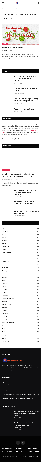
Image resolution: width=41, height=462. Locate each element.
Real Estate (5, 316)
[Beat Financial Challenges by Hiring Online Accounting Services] (7, 101)
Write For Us (7, 449)
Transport (5, 335)
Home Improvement (8, 298)
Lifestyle (4, 310)
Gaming (4, 283)
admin (5, 50)
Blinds (4, 237)
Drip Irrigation (6, 259)
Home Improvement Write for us (13, 451)
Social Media (5, 320)
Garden (4, 286)
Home (3, 8)
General (4, 289)
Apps (3, 228)
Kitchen (4, 307)
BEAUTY (4, 234)
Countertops (6, 246)
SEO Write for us (33, 451)
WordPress (5, 341)
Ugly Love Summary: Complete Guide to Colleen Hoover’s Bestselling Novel (19, 175)
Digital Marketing (7, 252)
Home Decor (5, 295)
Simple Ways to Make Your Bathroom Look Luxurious (26, 212)
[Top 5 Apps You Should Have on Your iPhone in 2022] (7, 90)
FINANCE (5, 268)
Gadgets (4, 277)
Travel (4, 338)
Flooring (4, 271)
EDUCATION (6, 262)
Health (5, 44)
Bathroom (5, 231)
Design (4, 249)
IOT (25, 449)
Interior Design (6, 304)
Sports (4, 326)
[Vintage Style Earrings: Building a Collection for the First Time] (7, 203)
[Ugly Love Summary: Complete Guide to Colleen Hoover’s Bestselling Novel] (20, 160)
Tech (3, 329)
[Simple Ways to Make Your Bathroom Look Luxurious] (7, 213)
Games (4, 280)
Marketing (5, 313)
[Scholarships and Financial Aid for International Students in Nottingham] (7, 79)
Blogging (6, 170)
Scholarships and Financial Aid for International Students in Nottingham (25, 78)
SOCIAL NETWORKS (8, 323)
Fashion (4, 265)
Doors (4, 255)
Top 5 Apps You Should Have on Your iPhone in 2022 (26, 89)
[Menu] (3, 3)
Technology (5, 332)
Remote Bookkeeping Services (24, 109)
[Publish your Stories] (20, 3)
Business (4, 243)
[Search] (38, 3)
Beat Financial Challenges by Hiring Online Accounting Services (26, 100)
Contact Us (18, 449)
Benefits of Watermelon (12, 47)
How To (4, 301)
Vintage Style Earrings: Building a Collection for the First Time (25, 202)
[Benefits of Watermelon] (20, 34)
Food (3, 274)
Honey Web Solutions (32, 456)
